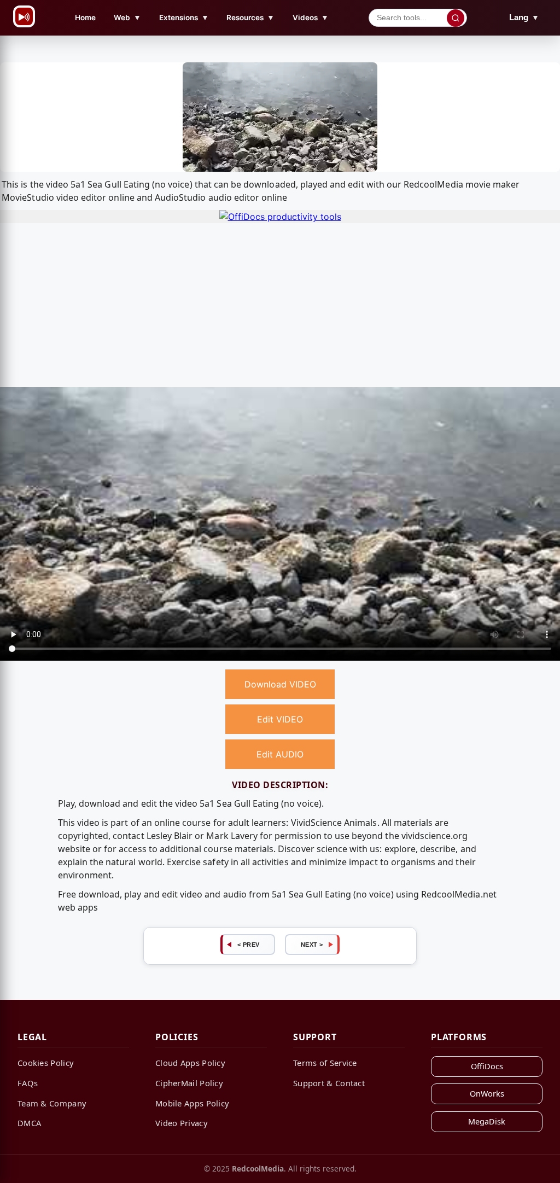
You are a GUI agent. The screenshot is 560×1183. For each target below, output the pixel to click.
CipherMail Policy (189, 1082)
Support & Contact (329, 1082)
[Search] (455, 18)
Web (127, 17)
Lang (524, 17)
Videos (311, 17)
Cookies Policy (46, 1062)
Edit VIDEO (280, 719)
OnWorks (487, 1093)
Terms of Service (325, 1062)
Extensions (184, 17)
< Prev (248, 944)
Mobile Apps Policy (192, 1103)
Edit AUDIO (280, 754)
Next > (312, 944)
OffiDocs (487, 1066)
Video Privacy (181, 1122)
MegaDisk (486, 1121)
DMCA (29, 1122)
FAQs (28, 1082)
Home (85, 17)
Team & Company (52, 1103)
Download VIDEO (280, 684)
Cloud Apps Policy (190, 1062)
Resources (250, 17)
